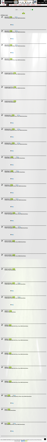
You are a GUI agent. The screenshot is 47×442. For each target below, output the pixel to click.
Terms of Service (34, 439)
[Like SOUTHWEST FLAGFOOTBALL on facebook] (44, 0)
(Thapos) (19, 439)
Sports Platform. (23, 439)
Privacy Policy (39, 439)
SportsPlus (16, 439)
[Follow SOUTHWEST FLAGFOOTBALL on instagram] (46, 0)
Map (17, 17)
